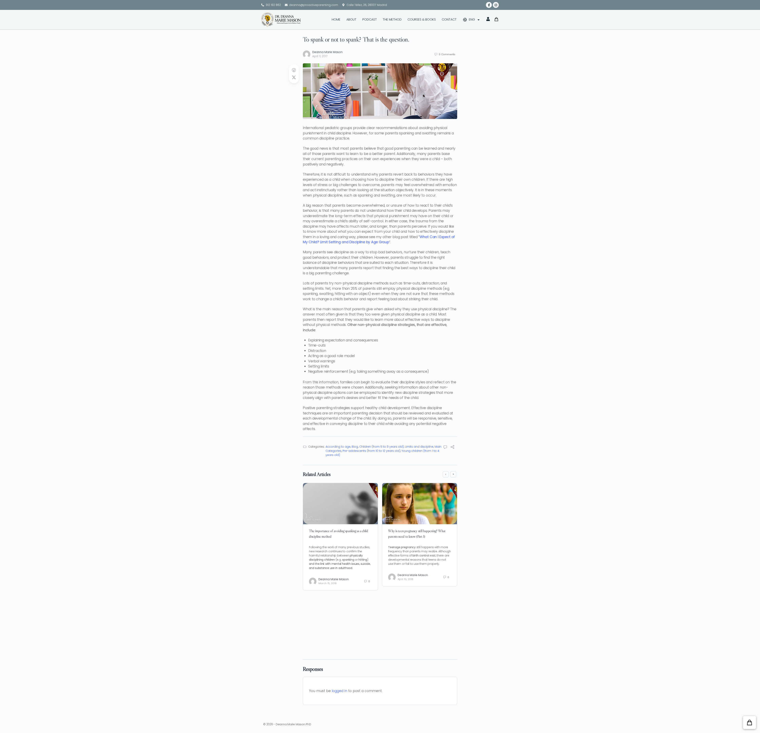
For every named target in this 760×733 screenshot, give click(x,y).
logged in (339, 690)
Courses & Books (422, 19)
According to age (338, 447)
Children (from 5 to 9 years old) (381, 447)
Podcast (369, 19)
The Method (392, 19)
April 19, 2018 (405, 579)
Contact (449, 19)
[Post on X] (293, 77)
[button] (749, 722)
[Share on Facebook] (293, 70)
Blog (355, 447)
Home (336, 19)
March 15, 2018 (327, 583)
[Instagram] (496, 5)
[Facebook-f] (489, 5)
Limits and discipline (419, 447)
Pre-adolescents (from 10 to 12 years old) (371, 451)
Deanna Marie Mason (327, 52)
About (351, 19)
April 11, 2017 (319, 56)
